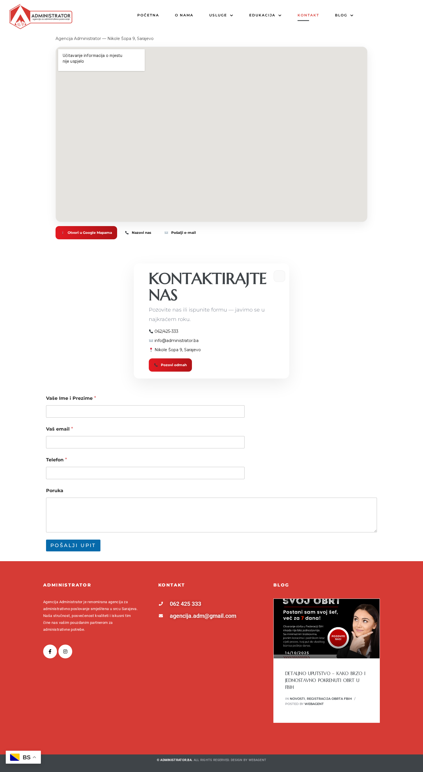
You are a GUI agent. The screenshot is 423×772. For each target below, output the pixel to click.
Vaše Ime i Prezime (71, 398)
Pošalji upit (73, 545)
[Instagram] (65, 651)
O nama (184, 15)
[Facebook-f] (50, 651)
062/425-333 (166, 331)
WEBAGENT (257, 760)
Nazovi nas (141, 232)
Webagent (314, 704)
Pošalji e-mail (183, 232)
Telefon (56, 460)
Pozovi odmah (174, 365)
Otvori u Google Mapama (90, 232)
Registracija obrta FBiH (329, 699)
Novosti (297, 699)
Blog (341, 15)
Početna (148, 15)
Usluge (218, 15)
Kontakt (308, 15)
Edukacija (262, 15)
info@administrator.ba (177, 340)
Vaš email (59, 429)
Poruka (54, 490)
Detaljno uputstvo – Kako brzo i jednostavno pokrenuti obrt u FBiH (325, 680)
